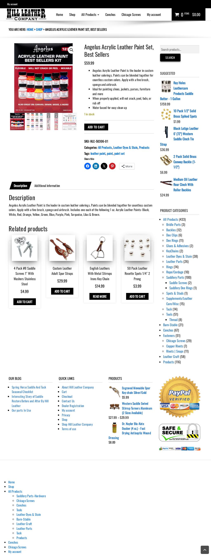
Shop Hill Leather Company (77, 424)
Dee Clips (172, 235)
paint (110, 153)
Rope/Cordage (174, 271)
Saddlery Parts (175, 277)
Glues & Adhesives (177, 245)
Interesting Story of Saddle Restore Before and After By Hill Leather (30, 401)
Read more (100, 296)
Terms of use (69, 428)
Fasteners (169, 335)
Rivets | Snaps (174, 351)
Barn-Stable (170, 324)
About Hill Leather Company (78, 387)
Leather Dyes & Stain (125, 147)
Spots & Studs (175, 293)
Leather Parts (174, 261)
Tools (169, 314)
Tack (169, 309)
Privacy (66, 415)
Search (170, 57)
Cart (64, 391)
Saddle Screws (178, 282)
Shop (72, 14)
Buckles (171, 229)
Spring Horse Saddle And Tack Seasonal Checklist (29, 389)
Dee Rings (172, 240)
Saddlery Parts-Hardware (31, 495)
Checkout (67, 396)
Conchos (110, 14)
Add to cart (96, 127)
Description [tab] (20, 185)
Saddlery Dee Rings (181, 287)
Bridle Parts (173, 224)
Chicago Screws (131, 14)
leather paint (98, 153)
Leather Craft (171, 356)
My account (12, 4)
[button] (71, 50)
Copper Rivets (174, 346)
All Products (89, 14)
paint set (119, 153)
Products (144, 147)
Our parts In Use (21, 410)
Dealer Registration (73, 405)
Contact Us (68, 401)
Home (59, 14)
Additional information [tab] (47, 185)
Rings (169, 266)
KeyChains (172, 250)
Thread (173, 319)
